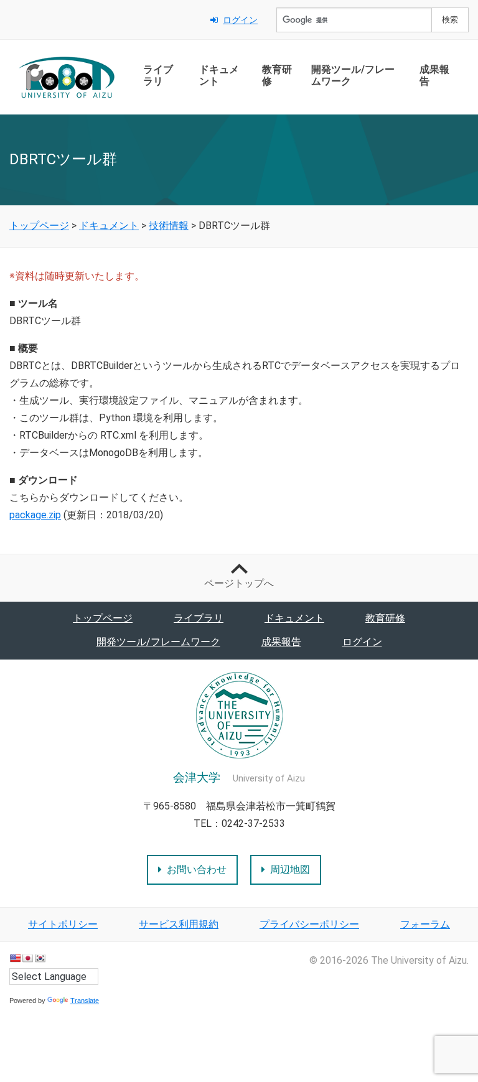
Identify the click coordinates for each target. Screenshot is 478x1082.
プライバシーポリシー (309, 924)
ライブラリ (158, 75)
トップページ (103, 618)
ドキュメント (219, 75)
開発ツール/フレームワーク (353, 75)
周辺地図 (290, 869)
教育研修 (277, 75)
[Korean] (39, 958)
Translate (84, 1000)
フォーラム (425, 924)
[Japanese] (27, 958)
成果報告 (434, 75)
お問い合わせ (197, 869)
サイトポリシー (63, 924)
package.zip (35, 515)
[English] (15, 958)
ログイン (240, 20)
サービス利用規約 (178, 924)
